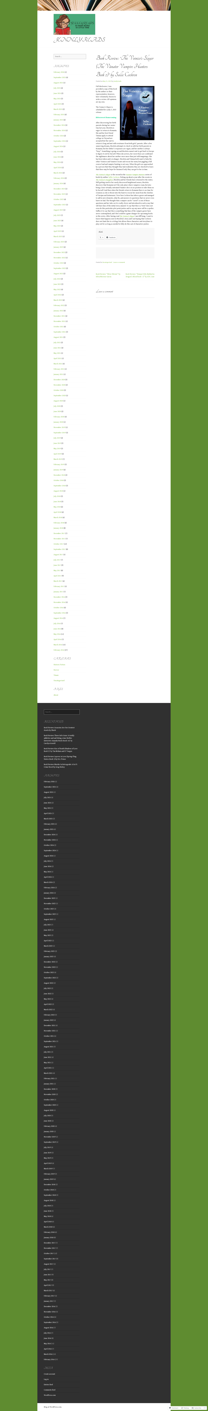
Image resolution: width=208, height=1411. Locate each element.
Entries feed (48, 1385)
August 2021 (58, 337)
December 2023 (59, 189)
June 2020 (57, 412)
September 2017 (60, 549)
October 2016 (58, 608)
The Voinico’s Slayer (127, 216)
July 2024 (57, 152)
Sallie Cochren (114, 177)
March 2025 (58, 109)
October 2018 (58, 480)
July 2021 (57, 343)
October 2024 (58, 136)
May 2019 (57, 449)
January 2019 (58, 470)
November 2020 (59, 385)
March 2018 (58, 518)
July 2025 (57, 88)
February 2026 (59, 72)
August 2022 (58, 274)
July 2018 (57, 496)
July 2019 (57, 438)
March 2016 (58, 645)
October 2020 (58, 390)
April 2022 (57, 295)
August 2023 (58, 210)
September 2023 (60, 205)
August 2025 (58, 83)
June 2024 (57, 157)
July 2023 (57, 215)
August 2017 (58, 555)
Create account (49, 1374)
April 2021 (57, 358)
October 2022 (58, 263)
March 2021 (58, 364)
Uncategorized (107, 262)
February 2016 (59, 650)
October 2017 (58, 544)
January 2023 (58, 247)
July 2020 (57, 406)
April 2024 (57, 168)
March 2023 (58, 237)
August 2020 (58, 401)
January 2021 (58, 374)
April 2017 (57, 576)
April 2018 (57, 512)
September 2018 (60, 486)
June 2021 (57, 348)
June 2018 (57, 502)
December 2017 (59, 533)
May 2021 (57, 353)
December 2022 (59, 252)
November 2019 (59, 427)
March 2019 (58, 459)
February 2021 (59, 369)
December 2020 (59, 380)
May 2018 (57, 507)
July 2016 (57, 624)
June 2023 (57, 221)
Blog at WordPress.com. (53, 1407)
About (56, 695)
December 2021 (59, 316)
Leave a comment (119, 262)
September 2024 (60, 141)
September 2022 (60, 268)
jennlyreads (117, 81)
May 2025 (57, 99)
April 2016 (57, 639)
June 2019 (57, 443)
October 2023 (58, 199)
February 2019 (59, 465)
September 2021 (60, 332)
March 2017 (58, 581)
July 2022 (57, 279)
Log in (46, 1379)
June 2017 (57, 565)
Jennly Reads (79, 40)
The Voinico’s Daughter (104, 180)
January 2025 (58, 120)
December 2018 (59, 475)
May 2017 (57, 571)
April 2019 (57, 454)
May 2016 (57, 634)
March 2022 (58, 300)
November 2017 (59, 539)
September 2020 (60, 396)
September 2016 (60, 613)
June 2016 (57, 629)
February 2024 (59, 178)
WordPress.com (50, 1395)
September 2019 (60, 433)
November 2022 (59, 258)
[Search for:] (70, 57)
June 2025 (57, 93)
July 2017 (57, 560)
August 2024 (58, 146)
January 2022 (58, 311)
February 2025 (59, 115)
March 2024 (58, 173)
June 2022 (57, 284)
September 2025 (60, 77)
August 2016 (58, 618)
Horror (56, 670)
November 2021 (59, 321)
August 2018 (58, 491)
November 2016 (59, 602)
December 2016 (59, 597)
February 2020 (59, 417)
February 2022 (59, 305)
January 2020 (58, 422)
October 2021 (58, 327)
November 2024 (59, 131)
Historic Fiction (59, 665)
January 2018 (58, 528)
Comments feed (49, 1390)
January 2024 (58, 184)
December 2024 (59, 125)
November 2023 (59, 194)
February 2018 (59, 523)
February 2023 (59, 242)
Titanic (56, 675)
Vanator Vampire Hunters (135, 175)
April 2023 (57, 231)
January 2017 (58, 592)
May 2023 (57, 226)
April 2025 (57, 104)
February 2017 (59, 586)
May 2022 (57, 290)
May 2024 (57, 162)
